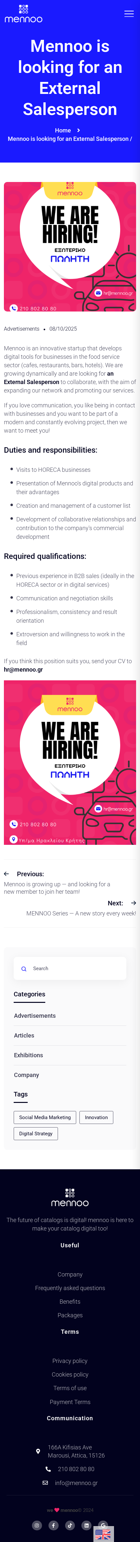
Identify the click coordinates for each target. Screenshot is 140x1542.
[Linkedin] (86, 1526)
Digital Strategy (35, 1134)
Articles (24, 1035)
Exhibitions (28, 1055)
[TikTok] (70, 1526)
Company (26, 1074)
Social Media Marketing (45, 1117)
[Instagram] (37, 1526)
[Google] (103, 1526)
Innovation (96, 1117)
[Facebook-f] (54, 1526)
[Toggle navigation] (130, 13)
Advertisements (21, 329)
